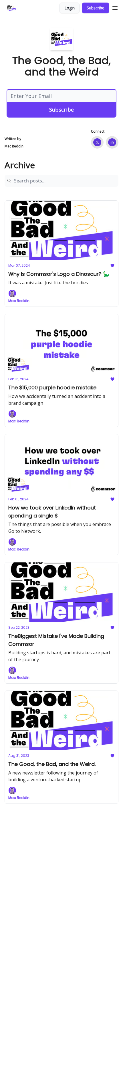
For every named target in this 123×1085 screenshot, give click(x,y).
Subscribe (95, 8)
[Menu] (115, 7)
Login (69, 8)
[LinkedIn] (112, 142)
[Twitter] (97, 142)
